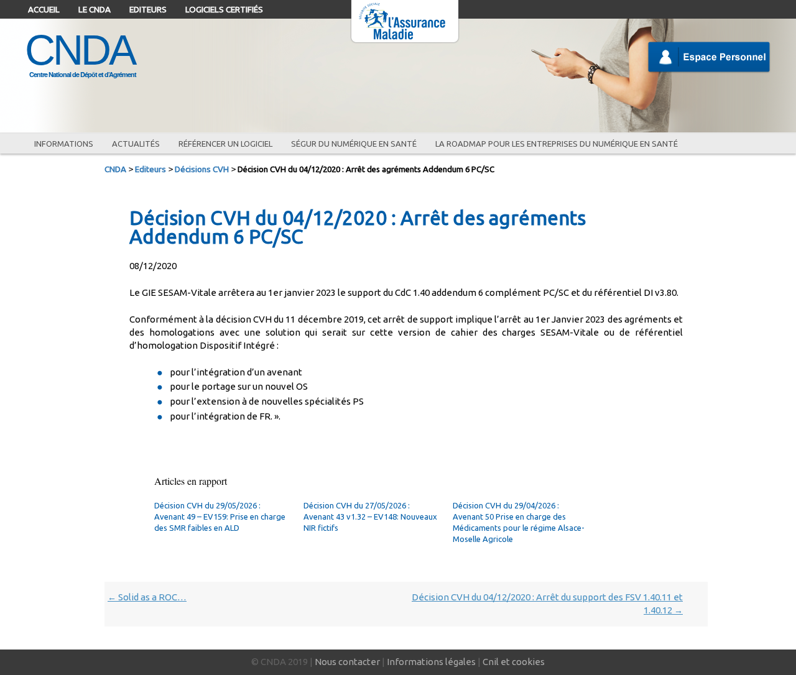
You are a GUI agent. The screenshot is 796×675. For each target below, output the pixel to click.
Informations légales (431, 661)
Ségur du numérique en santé (354, 143)
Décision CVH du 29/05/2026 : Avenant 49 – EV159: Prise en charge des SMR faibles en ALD (219, 516)
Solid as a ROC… (147, 597)
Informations (63, 143)
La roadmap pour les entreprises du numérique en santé (556, 143)
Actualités (136, 143)
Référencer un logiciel (225, 143)
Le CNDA (94, 9)
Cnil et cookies (514, 661)
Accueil (44, 9)
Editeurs (148, 9)
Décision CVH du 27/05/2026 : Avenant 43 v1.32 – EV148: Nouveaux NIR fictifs (370, 516)
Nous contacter (347, 661)
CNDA (79, 49)
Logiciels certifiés (224, 9)
